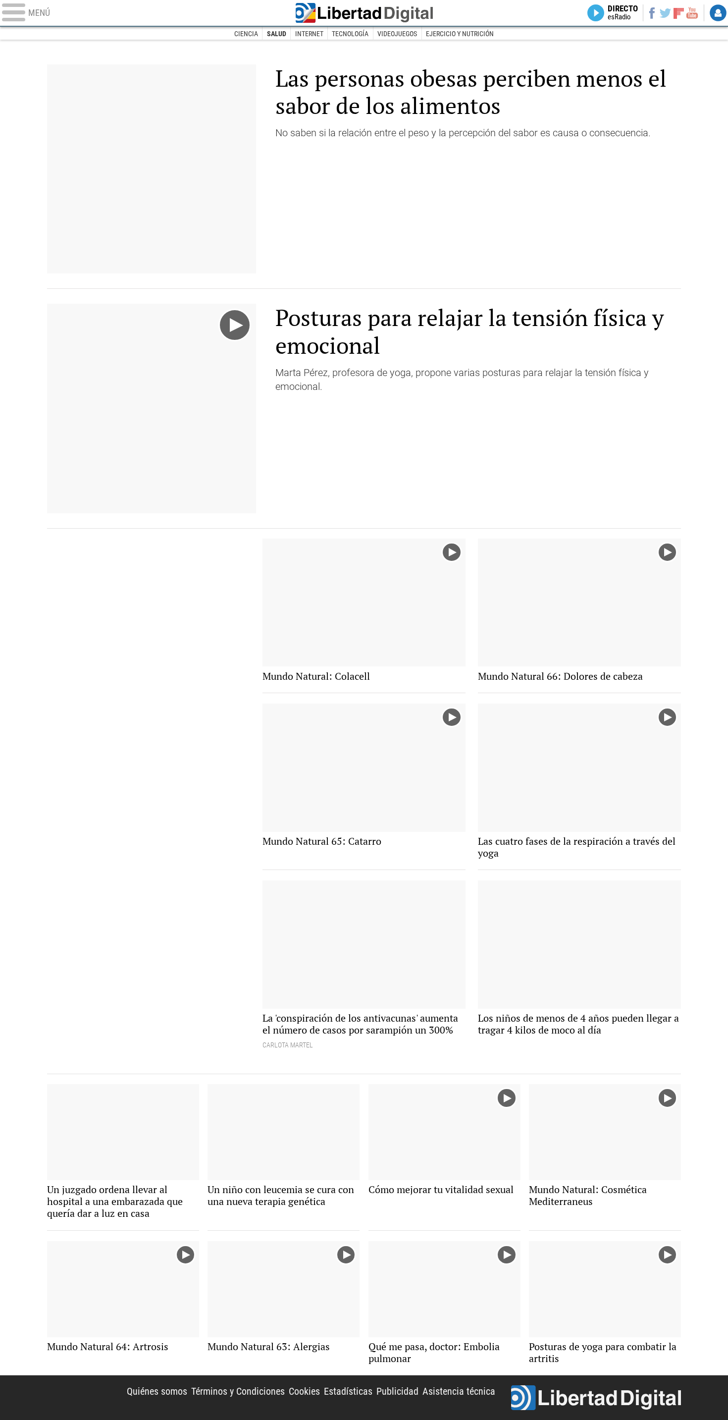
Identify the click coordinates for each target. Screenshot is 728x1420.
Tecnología (350, 34)
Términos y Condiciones (238, 1391)
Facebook (651, 12)
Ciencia (246, 34)
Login (718, 12)
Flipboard (679, 12)
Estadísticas (348, 1391)
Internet (309, 34)
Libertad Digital (364, 13)
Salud (276, 34)
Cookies (304, 1391)
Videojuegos (397, 34)
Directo (623, 12)
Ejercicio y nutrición (460, 34)
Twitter (665, 12)
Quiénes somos (157, 1391)
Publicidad (397, 1391)
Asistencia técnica (458, 1391)
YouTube (692, 12)
